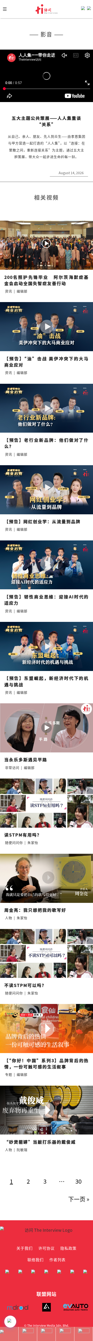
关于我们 (24, 1248)
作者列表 (57, 1259)
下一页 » (78, 1199)
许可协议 (46, 1248)
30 (78, 1181)
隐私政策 (68, 1248)
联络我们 (35, 1259)
